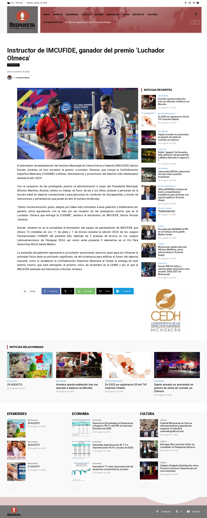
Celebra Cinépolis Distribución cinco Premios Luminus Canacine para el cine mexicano (179, 468)
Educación (162, 263)
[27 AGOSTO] (16, 471)
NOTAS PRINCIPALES (166, 113)
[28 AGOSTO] (16, 450)
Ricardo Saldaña (165, 208)
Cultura (163, 420)
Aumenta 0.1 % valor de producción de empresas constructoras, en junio (113, 468)
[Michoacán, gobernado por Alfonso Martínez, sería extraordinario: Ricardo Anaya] (148, 250)
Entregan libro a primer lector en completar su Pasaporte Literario (177, 445)
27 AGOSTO (34, 466)
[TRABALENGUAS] (148, 214)
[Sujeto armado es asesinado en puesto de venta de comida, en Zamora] (148, 137)
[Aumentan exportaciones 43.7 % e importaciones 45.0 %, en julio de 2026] (81, 450)
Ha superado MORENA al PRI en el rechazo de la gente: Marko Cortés (173, 232)
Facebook (166, 511)
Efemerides (12, 381)
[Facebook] (186, 3)
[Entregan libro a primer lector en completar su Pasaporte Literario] (149, 449)
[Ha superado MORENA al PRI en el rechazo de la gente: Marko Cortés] (148, 232)
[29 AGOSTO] (30, 365)
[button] (195, 14)
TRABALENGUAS (166, 211)
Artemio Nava (23, 77)
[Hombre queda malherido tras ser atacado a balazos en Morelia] (148, 102)
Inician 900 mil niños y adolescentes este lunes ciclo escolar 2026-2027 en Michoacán (174, 270)
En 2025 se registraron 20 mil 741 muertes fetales (173, 118)
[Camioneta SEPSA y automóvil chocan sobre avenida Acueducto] (148, 174)
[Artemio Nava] (10, 77)
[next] (198, 22)
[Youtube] (198, 3)
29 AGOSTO (14, 384)
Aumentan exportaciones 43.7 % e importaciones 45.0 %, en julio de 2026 (113, 446)
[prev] (193, 22)
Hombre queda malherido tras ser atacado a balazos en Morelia (173, 102)
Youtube (196, 511)
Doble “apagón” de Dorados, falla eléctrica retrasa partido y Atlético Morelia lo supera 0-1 (174, 156)
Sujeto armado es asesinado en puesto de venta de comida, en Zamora (98, 22)
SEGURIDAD (163, 96)
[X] (194, 3)
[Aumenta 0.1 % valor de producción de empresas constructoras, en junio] (81, 471)
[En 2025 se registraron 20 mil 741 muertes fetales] (148, 120)
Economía (97, 420)
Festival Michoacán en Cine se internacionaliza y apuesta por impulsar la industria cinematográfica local (176, 427)
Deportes (13, 65)
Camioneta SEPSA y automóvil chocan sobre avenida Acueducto (174, 174)
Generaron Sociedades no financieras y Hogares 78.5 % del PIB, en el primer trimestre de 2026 (113, 426)
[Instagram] (190, 3)
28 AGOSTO (34, 445)
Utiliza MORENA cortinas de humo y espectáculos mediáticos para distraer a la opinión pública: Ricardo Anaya (173, 194)
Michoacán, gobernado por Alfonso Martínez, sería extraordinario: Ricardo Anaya (172, 251)
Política (161, 226)
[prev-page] (9, 487)
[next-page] (14, 487)
